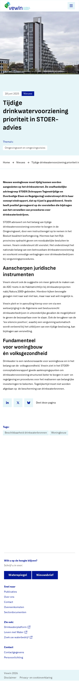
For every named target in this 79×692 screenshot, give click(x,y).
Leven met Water (14, 632)
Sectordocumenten (15, 612)
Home (6, 162)
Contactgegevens (14, 652)
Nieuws (20, 162)
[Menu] (71, 5)
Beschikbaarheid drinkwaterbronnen (26, 432)
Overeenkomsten (14, 607)
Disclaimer (10, 677)
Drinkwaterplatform (15, 627)
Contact (8, 602)
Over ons (9, 596)
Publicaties (10, 591)
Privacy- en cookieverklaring (36, 677)
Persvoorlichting (13, 657)
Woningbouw (58, 432)
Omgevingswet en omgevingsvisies (25, 147)
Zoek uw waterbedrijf (16, 637)
